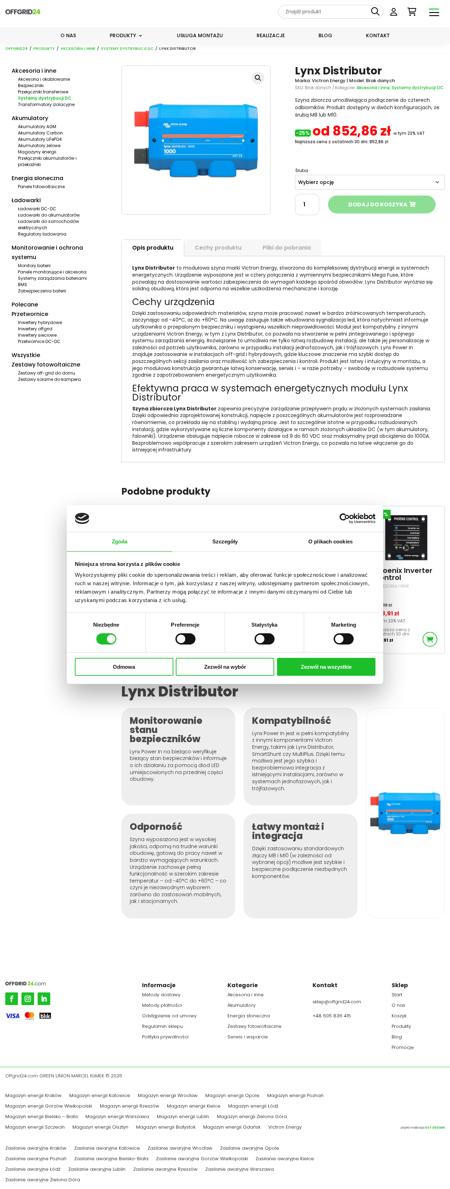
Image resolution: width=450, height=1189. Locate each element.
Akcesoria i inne (77, 48)
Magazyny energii (37, 152)
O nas (68, 36)
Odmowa (124, 667)
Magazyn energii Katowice (99, 1096)
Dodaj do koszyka (377, 204)
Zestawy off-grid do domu (46, 373)
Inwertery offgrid (35, 329)
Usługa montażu (200, 36)
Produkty (123, 36)
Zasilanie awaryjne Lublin (97, 1170)
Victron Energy (285, 1127)
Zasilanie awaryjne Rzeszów (165, 1170)
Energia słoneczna (37, 178)
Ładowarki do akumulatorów (49, 215)
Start (397, 995)
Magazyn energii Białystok (165, 1127)
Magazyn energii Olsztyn (100, 1127)
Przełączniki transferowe (43, 92)
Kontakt (378, 36)
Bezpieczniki (31, 85)
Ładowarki (26, 200)
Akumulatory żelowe (39, 145)
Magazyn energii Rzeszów (129, 1106)
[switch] (185, 639)
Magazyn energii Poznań (295, 1096)
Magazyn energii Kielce (193, 1106)
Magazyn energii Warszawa (117, 1117)
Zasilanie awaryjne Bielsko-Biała (111, 1159)
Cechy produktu (218, 248)
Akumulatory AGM (37, 127)
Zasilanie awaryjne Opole (249, 1148)
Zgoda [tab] (120, 541)
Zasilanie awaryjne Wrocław (180, 1148)
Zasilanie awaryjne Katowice (107, 1148)
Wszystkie (26, 355)
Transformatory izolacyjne (46, 104)
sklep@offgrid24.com (337, 1001)
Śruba (301, 170)
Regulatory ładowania (42, 234)
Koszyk (399, 1016)
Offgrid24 (16, 48)
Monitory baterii (34, 266)
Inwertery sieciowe (37, 335)
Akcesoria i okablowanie (44, 79)
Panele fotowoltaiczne (41, 187)
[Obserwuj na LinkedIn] (44, 998)
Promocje (403, 1048)
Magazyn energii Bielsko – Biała (41, 1117)
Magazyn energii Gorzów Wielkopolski (48, 1106)
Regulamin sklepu (162, 1027)
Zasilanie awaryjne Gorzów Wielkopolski (202, 1159)
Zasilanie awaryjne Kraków (35, 1148)
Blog (325, 36)
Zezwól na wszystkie (326, 667)
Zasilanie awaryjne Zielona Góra (42, 1180)
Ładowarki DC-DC (37, 209)
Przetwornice (30, 314)
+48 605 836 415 (332, 1015)
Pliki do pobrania (287, 248)
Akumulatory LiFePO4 (40, 139)
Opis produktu (152, 248)
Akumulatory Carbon (40, 133)
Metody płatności (162, 1006)
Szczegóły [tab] (225, 541)
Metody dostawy (161, 995)
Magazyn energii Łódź (253, 1106)
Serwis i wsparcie (247, 1037)
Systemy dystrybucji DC (127, 48)
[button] (258, 78)
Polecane (25, 304)
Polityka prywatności (165, 1037)
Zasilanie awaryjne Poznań (35, 1159)
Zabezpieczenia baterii (42, 291)
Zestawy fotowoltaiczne (46, 365)
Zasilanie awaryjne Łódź (32, 1170)
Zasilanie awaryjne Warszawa (239, 1170)
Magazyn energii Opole (232, 1096)
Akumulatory (30, 118)
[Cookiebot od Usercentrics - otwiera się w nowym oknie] (344, 518)
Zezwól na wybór (225, 667)
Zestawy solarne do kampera (49, 379)
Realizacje (271, 36)
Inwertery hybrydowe (40, 322)
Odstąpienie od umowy (169, 1016)
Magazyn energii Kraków (33, 1096)
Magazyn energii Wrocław (168, 1096)
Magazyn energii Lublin (183, 1117)
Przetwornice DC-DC (39, 341)
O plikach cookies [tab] (330, 541)
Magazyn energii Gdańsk (232, 1127)
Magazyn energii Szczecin (35, 1127)
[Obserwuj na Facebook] (11, 998)
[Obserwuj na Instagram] (27, 998)
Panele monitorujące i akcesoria (52, 272)
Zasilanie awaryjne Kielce (285, 1159)
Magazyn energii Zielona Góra (252, 1117)
